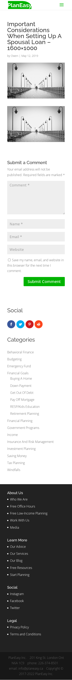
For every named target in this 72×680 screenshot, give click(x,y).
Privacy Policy (19, 627)
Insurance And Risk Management (30, 442)
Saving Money (17, 456)
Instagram (17, 594)
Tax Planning (16, 463)
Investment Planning (21, 448)
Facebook (17, 601)
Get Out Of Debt (21, 392)
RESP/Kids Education (25, 406)
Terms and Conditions (25, 634)
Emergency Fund (19, 366)
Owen (14, 56)
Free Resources (21, 568)
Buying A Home (21, 378)
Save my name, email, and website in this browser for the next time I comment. (35, 265)
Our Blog (16, 560)
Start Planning (19, 575)
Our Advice (18, 546)
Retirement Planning (24, 413)
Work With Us (19, 520)
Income (12, 435)
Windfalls (13, 470)
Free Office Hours (22, 506)
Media (14, 527)
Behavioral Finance (20, 352)
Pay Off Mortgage (22, 399)
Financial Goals (17, 373)
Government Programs (23, 428)
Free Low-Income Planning (28, 513)
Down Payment (20, 385)
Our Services (19, 553)
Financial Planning (19, 421)
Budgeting (14, 359)
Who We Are (19, 499)
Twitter (15, 608)
